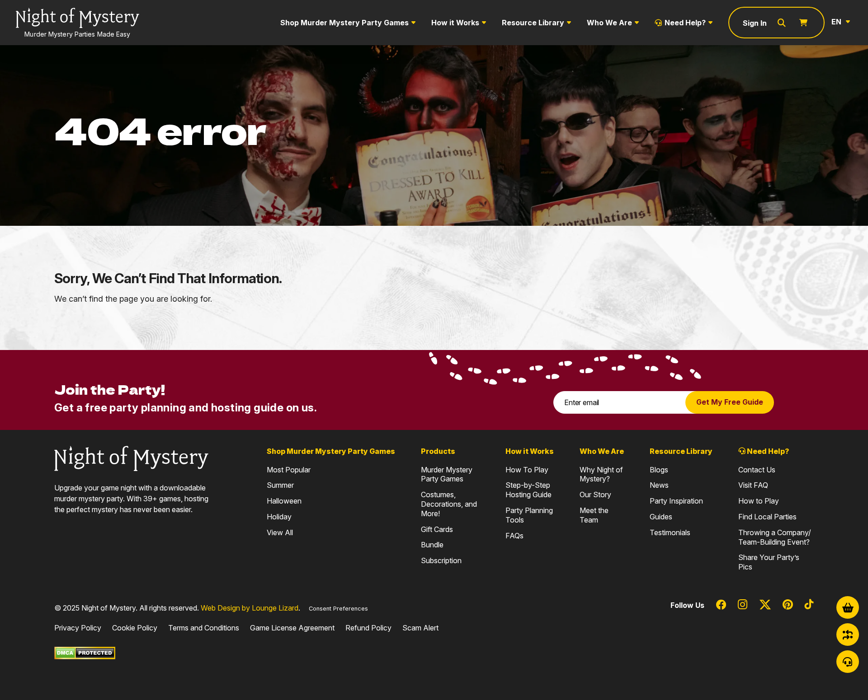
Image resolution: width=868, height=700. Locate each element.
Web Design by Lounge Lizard (249, 607)
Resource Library (533, 22)
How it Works (455, 22)
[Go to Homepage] (131, 457)
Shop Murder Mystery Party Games (344, 22)
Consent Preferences (338, 608)
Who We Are (609, 22)
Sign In (755, 23)
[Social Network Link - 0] (721, 605)
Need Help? (685, 22)
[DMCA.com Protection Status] (84, 652)
